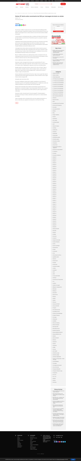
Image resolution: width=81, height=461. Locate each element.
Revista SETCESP (56, 337)
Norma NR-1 (55, 292)
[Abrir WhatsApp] (78, 458)
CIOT (54, 124)
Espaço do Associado (56, 239)
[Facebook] (16, 25)
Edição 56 (54, 170)
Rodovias (54, 339)
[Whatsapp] (21, 25)
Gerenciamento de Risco (57, 255)
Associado (54, 107)
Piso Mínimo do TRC (56, 311)
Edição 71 (54, 198)
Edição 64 (54, 185)
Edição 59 (54, 175)
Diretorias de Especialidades (58, 149)
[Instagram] (23, 25)
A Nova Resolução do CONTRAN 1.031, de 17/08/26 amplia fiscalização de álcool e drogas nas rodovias (58, 410)
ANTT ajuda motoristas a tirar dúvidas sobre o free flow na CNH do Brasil (58, 394)
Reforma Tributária (56, 324)
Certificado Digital (56, 122)
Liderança (54, 277)
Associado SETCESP (56, 109)
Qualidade (54, 320)
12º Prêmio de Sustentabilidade (58, 82)
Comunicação (55, 135)
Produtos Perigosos (56, 315)
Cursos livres (55, 144)
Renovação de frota (56, 328)
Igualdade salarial (56, 256)
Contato (31, 445)
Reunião (54, 336)
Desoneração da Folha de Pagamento (57, 147)
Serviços (21, 7)
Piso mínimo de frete (56, 309)
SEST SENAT (55, 351)
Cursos (42, 7)
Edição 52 (54, 162)
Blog (53, 112)
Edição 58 (54, 174)
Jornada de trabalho (56, 266)
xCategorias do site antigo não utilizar (22, 13)
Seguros (54, 343)
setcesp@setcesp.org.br (59, 435)
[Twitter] (18, 25)
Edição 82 (54, 219)
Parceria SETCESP (56, 305)
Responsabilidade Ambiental (57, 332)
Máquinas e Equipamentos (57, 287)
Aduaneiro (54, 97)
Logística (54, 283)
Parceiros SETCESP (56, 304)
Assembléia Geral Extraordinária (58, 103)
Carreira (54, 116)
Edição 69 (54, 194)
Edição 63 (54, 183)
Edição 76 (54, 207)
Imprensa (54, 258)
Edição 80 (54, 215)
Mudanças (54, 290)
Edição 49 (54, 157)
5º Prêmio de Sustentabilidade (58, 84)
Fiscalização (55, 251)
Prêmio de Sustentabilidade (57, 313)
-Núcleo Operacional (30, 13)
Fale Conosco (60, 7)
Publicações (53, 7)
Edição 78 (54, 211)
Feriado (54, 249)
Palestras (47, 7)
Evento (54, 243)
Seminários (55, 345)
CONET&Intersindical (56, 137)
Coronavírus (55, 142)
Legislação (55, 270)
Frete (54, 253)
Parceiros (31, 439)
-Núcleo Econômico (56, 73)
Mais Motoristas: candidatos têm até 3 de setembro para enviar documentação (58, 398)
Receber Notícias (32, 448)
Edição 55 (54, 168)
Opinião (54, 298)
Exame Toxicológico (56, 245)
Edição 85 (54, 224)
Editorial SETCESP (56, 228)
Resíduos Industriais (56, 330)
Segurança (55, 341)
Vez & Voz (54, 374)
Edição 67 (54, 190)
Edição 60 (54, 177)
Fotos (31, 440)
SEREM (54, 347)
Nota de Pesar (55, 294)
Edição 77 (54, 209)
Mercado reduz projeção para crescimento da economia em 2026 (58, 406)
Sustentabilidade (56, 361)
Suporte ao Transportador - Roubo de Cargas (58, 359)
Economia (54, 153)
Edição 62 (54, 181)
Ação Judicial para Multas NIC (58, 95)
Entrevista (54, 236)
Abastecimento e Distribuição (58, 93)
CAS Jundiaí (55, 120)
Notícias (27, 7)
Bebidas (54, 110)
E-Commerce (55, 151)
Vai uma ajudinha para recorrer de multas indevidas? (58, 391)
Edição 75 (54, 206)
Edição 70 (54, 196)
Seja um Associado (33, 441)
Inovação (54, 262)
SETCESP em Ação (56, 352)
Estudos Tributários (56, 241)
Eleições (54, 232)
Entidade (54, 234)
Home (17, 7)
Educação (54, 230)
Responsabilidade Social (57, 334)
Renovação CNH (55, 326)
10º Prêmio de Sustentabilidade (58, 78)
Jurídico (54, 268)
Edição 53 (54, 164)
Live (53, 281)
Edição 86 (54, 226)
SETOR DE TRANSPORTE (57, 356)
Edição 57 (54, 172)
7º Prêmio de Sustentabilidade (58, 88)
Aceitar (73, 459)
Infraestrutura (55, 260)
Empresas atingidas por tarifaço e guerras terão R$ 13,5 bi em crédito (58, 402)
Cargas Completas (56, 114)
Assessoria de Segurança (57, 105)
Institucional (55, 264)
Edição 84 (54, 223)
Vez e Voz (54, 376)
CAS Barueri (55, 118)
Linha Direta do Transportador (58, 279)
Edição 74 (54, 204)
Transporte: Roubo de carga (57, 370)
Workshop (54, 382)
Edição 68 (54, 192)
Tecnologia (55, 363)
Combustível (55, 129)
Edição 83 (54, 221)
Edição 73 (54, 202)
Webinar (54, 378)
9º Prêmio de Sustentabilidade (58, 92)
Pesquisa (54, 307)
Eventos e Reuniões (34, 7)
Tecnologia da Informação (57, 365)
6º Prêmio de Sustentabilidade (58, 86)
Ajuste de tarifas (56, 99)
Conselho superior (56, 139)
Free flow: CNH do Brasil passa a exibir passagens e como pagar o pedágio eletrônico (58, 414)
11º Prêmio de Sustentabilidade (58, 80)
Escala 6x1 (55, 238)
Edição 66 (54, 189)
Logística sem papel (56, 285)
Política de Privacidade (33, 449)
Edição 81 (54, 217)
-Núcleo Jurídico (56, 75)
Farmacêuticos (55, 247)
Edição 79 (54, 213)
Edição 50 (54, 158)
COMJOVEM (55, 133)
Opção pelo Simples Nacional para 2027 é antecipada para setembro (58, 418)
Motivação (54, 288)
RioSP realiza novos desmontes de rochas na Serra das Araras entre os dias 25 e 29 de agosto (58, 421)
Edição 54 (54, 166)
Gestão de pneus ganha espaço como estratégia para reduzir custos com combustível (58, 424)
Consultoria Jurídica (56, 141)
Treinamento (55, 372)
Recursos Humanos (56, 322)
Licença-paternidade (56, 275)
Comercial (54, 131)
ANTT (54, 101)
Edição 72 (54, 200)
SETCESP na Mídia (56, 354)
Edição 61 (54, 179)
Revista (31, 443)
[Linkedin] (20, 25)
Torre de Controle (56, 367)
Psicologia (54, 317)
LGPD (54, 271)
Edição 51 (54, 160)
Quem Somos (32, 436)
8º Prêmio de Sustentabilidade (58, 90)
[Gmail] (25, 25)
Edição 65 (54, 187)
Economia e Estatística (57, 155)
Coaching (54, 127)
